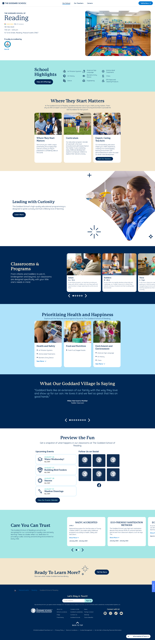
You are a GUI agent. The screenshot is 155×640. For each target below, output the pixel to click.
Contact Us (73, 615)
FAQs (58, 615)
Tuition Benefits (88, 617)
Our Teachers (78, 3)
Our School (66, 3)
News (85, 609)
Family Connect (88, 612)
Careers (90, 3)
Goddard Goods (75, 617)
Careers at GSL (74, 609)
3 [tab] (77, 295)
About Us (59, 609)
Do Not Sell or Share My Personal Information (108, 630)
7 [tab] (83, 420)
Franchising (60, 617)
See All (6, 49)
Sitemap (86, 615)
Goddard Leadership (76, 612)
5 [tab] (82, 295)
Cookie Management (86, 630)
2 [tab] (75, 295)
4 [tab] (79, 295)
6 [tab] (80, 420)
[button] (56, 459)
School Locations (62, 612)
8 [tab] (85, 420)
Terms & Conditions (72, 630)
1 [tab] (73, 295)
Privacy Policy (59, 630)
